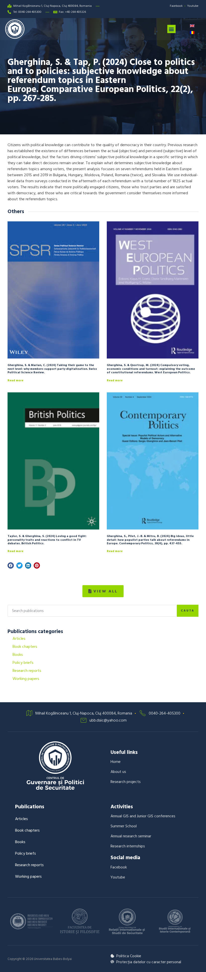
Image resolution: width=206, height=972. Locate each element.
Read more (15, 380)
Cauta (187, 610)
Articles (19, 638)
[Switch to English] (192, 25)
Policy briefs (23, 662)
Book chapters (25, 646)
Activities (122, 807)
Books (18, 654)
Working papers (26, 678)
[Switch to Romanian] (192, 32)
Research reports (27, 670)
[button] (171, 29)
